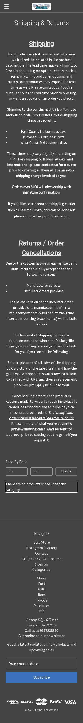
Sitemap (41, 564)
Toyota (41, 600)
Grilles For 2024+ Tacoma (42, 558)
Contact (41, 553)
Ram (41, 594)
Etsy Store (41, 542)
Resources (41, 605)
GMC (41, 589)
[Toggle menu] (6, 6)
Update (66, 471)
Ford (41, 583)
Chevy (41, 578)
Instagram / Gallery (41, 547)
